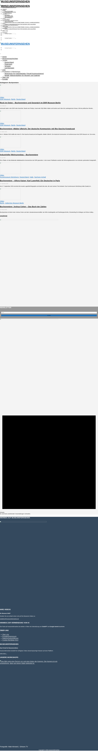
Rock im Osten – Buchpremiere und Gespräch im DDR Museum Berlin (30, 103)
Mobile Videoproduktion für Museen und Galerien (20, 24)
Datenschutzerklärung (10, 638)
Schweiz (7, 19)
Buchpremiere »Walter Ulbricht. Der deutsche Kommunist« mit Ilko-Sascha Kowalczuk (37, 129)
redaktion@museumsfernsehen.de (9, 619)
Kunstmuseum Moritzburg (9, 177)
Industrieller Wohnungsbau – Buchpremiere (19, 155)
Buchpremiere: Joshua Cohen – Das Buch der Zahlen (23, 207)
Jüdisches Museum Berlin (14, 203)
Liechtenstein (9, 21)
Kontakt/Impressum (9, 636)
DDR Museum (5, 99)
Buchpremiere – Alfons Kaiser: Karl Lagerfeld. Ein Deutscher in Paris (30, 181)
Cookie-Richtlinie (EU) (10, 640)
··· (2, 34)
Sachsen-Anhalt (40, 177)
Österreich (8, 13)
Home (4, 10)
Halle (31, 177)
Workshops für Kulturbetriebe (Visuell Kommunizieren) (22, 22)
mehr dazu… (3, 653)
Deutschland (9, 15)
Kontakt (4, 32)
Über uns (5, 30)
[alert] (49, 459)
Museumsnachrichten (9, 7)
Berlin (13, 99)
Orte (3, 18)
